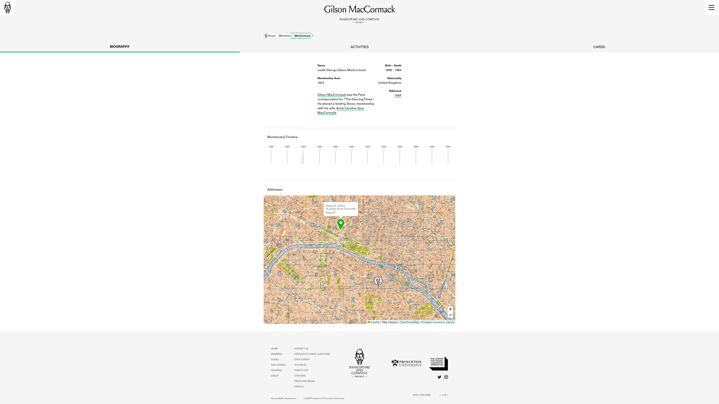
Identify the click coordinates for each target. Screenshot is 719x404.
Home (271, 36)
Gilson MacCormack (332, 95)
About (275, 376)
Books (275, 360)
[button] (711, 7)
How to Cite (301, 370)
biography (120, 47)
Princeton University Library (437, 322)
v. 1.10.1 (444, 395)
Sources (276, 370)
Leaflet (374, 322)
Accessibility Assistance (283, 398)
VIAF (398, 95)
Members (285, 36)
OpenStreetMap (409, 322)
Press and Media (304, 381)
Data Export (302, 360)
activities (360, 47)
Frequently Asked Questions (312, 354)
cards (599, 47)
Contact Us (301, 349)
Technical (300, 365)
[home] (7, 7)
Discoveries (278, 365)
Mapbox (393, 322)
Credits (299, 387)
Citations (300, 376)
